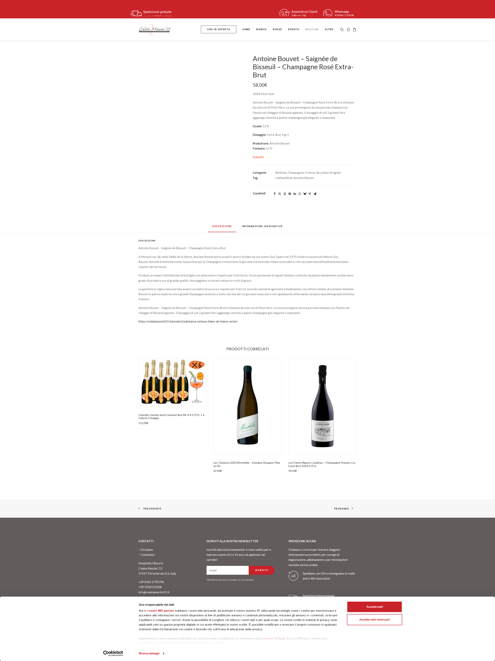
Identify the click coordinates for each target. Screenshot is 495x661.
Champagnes (296, 172)
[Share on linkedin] (294, 194)
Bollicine (312, 29)
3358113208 (344, 16)
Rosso (277, 29)
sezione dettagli (273, 638)
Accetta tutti (374, 606)
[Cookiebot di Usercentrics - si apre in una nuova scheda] (113, 653)
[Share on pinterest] (289, 194)
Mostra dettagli (149, 653)
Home (246, 29)
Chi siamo (147, 549)
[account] (348, 29)
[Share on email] (314, 194)
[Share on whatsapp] (299, 194)
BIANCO (261, 29)
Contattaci (147, 554)
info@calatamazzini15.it (154, 592)
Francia (310, 172)
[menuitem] (218, 29)
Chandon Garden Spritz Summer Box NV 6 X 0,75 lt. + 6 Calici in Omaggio (171, 416)
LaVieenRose (283, 178)
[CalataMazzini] (154, 29)
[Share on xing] (309, 194)
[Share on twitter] (279, 194)
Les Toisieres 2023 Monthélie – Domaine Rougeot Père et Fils (246, 464)
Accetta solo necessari (374, 619)
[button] (342, 29)
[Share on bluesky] (304, 194)
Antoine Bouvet (304, 178)
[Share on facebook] (274, 194)
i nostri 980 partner (160, 610)
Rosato (293, 29)
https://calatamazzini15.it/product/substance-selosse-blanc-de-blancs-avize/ (188, 321)
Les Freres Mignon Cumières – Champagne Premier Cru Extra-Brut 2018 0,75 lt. (321, 464)
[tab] (262, 228)
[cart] (354, 29)
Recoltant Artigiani (328, 172)
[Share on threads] (284, 194)
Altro (329, 29)
